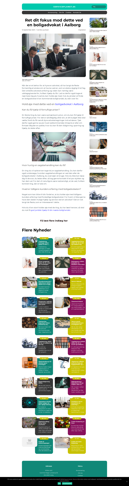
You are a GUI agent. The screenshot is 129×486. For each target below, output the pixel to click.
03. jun (44, 298)
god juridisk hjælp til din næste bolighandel (50, 210)
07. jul (44, 278)
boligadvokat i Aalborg (69, 104)
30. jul (44, 258)
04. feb (77, 358)
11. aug (44, 238)
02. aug (77, 238)
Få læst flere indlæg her (54, 220)
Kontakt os (77, 12)
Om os (61, 12)
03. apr (77, 318)
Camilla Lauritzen (43, 30)
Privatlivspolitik (67, 483)
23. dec (77, 398)
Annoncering (52, 12)
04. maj (77, 298)
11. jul (76, 258)
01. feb (77, 378)
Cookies (68, 12)
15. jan (44, 398)
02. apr (44, 338)
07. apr (44, 318)
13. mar (44, 358)
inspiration (82, 30)
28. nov (44, 418)
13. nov (77, 418)
